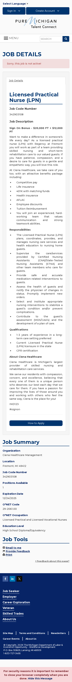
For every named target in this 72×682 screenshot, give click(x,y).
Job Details (16, 80)
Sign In (12, 10)
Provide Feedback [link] (18, 551)
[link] (36, 22)
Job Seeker (11, 591)
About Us (9, 619)
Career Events (11, 638)
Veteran (8, 608)
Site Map (8, 633)
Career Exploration (16, 602)
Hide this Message (40, 678)
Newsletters (58, 633)
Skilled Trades (13, 613)
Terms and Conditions (32, 633)
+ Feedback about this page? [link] (52, 561)
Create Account (46, 10)
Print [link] (9, 554)
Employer (10, 596)
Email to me (13, 547)
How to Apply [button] (36, 423)
